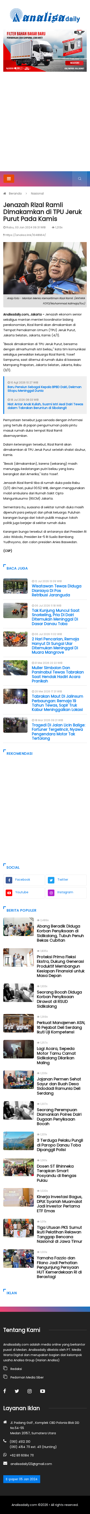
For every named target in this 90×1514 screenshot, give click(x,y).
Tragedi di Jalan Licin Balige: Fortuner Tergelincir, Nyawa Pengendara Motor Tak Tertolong (58, 731)
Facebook (22, 879)
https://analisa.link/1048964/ (25, 235)
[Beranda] (45, 15)
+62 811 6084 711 (22, 1455)
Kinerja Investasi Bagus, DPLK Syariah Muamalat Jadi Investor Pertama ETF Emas (59, 1204)
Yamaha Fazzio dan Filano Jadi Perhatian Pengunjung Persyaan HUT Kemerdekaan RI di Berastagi (59, 1267)
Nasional (37, 193)
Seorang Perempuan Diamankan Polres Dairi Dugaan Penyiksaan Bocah (59, 1117)
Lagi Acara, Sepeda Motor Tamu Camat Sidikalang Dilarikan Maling (56, 1055)
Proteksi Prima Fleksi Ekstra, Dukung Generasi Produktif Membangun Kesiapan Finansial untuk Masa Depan (61, 966)
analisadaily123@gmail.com (31, 1464)
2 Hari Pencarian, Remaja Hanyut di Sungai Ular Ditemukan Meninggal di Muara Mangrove (55, 645)
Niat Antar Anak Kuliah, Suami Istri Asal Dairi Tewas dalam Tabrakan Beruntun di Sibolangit (45, 406)
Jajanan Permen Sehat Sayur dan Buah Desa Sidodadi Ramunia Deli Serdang (59, 1086)
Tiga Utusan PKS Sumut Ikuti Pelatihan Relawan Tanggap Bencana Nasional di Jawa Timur (59, 1234)
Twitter (62, 879)
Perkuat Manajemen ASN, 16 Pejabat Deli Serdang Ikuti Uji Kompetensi (61, 1027)
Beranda (15, 193)
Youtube (21, 892)
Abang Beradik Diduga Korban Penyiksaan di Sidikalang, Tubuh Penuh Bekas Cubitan (60, 933)
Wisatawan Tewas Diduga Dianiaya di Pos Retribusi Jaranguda (56, 590)
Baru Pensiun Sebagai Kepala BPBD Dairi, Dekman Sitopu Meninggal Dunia (44, 389)
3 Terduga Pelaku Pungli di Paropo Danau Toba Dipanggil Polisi (60, 1145)
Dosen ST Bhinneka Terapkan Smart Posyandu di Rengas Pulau (56, 1173)
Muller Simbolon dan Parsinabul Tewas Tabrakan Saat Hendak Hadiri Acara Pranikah (58, 674)
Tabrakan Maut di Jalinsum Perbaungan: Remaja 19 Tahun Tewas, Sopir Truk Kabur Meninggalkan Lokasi (57, 703)
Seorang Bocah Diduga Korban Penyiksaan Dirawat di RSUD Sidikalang (59, 999)
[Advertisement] (45, 124)
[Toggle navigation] (8, 179)
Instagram (65, 892)
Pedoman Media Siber (27, 1377)
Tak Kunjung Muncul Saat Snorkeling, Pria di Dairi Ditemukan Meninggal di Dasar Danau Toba (56, 617)
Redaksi (16, 1369)
